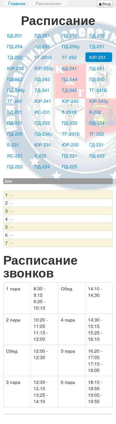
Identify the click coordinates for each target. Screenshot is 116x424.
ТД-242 (69, 90)
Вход (106, 3)
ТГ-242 (14, 101)
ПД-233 (69, 122)
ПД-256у (71, 46)
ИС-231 (42, 112)
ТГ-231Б (71, 133)
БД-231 (14, 112)
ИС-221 (15, 155)
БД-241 (69, 68)
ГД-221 (96, 144)
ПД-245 (97, 79)
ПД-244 (69, 79)
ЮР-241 (42, 101)
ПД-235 (15, 133)
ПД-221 (69, 155)
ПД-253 (97, 35)
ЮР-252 (15, 68)
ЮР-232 (70, 144)
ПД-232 (42, 122)
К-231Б (69, 112)
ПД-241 (97, 68)
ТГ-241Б (98, 90)
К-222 (40, 155)
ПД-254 (15, 46)
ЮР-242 (70, 101)
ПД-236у (43, 133)
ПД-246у (16, 90)
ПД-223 (15, 166)
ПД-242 (15, 79)
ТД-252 (14, 57)
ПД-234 (97, 122)
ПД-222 (97, 155)
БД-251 (14, 35)
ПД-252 (69, 35)
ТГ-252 (69, 57)
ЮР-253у (43, 68)
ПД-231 (15, 122)
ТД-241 (42, 90)
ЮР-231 (42, 144)
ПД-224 (42, 166)
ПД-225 (69, 166)
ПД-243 (42, 79)
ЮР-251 (97, 57)
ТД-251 (96, 46)
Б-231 (13, 144)
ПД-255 (42, 46)
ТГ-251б (43, 57)
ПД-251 (42, 35)
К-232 (95, 112)
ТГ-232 (96, 133)
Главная (16, 3)
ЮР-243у (98, 101)
